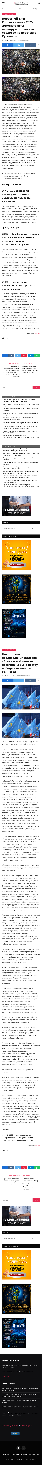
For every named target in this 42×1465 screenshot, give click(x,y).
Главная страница (7, 9)
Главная (6, 1454)
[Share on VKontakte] (30, 45)
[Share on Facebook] (7, 45)
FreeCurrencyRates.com (10, 1426)
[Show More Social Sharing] (38, 45)
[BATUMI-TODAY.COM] (21, 3)
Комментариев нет (24, 40)
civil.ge (37, 333)
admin (6, 40)
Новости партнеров (9, 14)
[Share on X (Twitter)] (18, 45)
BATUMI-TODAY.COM (16, 1459)
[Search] (39, 3)
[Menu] (3, 3)
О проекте (5, 1376)
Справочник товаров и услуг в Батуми (25, 1454)
